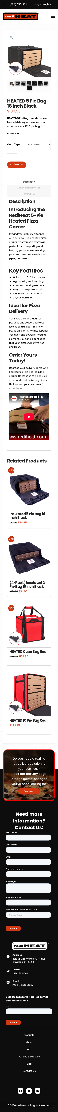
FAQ (29, 1049)
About (29, 1042)
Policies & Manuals (29, 1056)
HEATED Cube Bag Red (28, 651)
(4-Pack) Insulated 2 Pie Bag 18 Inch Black (27, 584)
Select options (30, 504)
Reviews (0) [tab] (29, 193)
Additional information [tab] (29, 187)
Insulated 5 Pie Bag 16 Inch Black (27, 515)
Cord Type (13, 144)
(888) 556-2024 (18, 4)
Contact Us (29, 1071)
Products (29, 1035)
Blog (29, 1064)
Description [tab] (29, 181)
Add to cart (16, 164)
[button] (53, 16)
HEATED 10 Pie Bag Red (28, 720)
